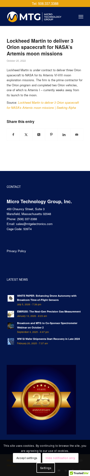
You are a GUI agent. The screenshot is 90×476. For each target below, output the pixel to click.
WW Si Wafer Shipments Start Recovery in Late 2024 (48, 339)
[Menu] (80, 16)
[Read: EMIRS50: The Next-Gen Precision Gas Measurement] (11, 314)
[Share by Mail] (77, 135)
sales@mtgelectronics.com (34, 224)
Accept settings (26, 458)
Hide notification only (60, 458)
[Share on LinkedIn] (64, 135)
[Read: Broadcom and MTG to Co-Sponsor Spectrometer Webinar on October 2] (11, 326)
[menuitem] (80, 16)
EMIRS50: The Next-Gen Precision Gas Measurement (49, 311)
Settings (45, 468)
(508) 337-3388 (27, 219)
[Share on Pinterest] (51, 135)
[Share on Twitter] (26, 135)
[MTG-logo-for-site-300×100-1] (37, 16)
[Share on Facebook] (13, 135)
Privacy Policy (16, 251)
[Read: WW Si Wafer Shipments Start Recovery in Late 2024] (11, 341)
